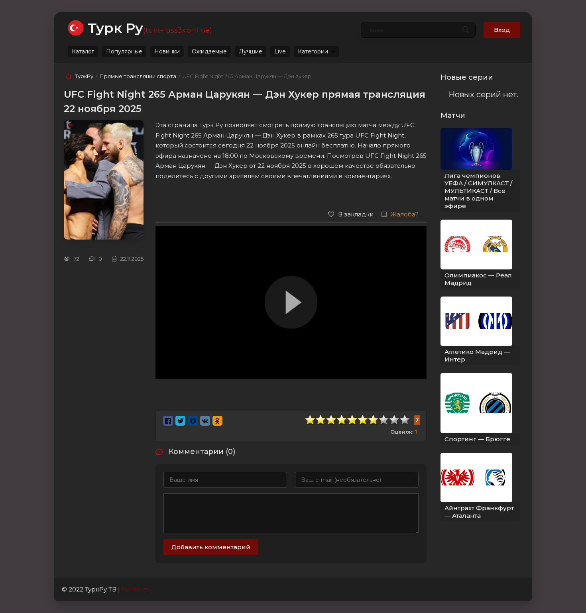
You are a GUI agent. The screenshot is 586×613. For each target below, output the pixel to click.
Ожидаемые (209, 51)
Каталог (83, 51)
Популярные (124, 51)
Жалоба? (405, 214)
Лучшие (250, 51)
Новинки (167, 51)
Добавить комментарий (210, 547)
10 (405, 420)
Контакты (136, 589)
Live (280, 51)
